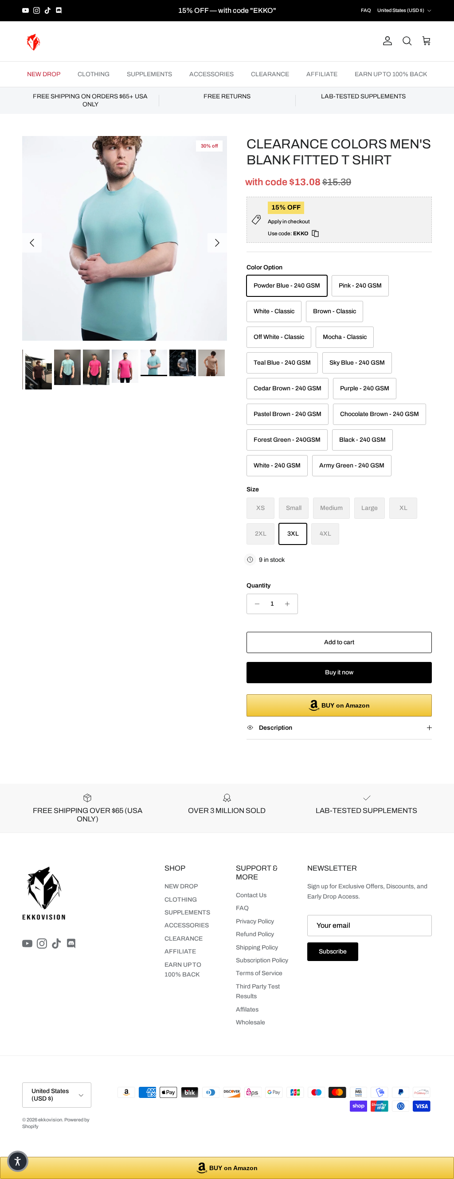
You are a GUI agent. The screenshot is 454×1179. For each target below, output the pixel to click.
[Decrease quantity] (254, 604)
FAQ (366, 10)
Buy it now (339, 672)
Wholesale (250, 1022)
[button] (17, 1161)
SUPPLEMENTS (149, 74)
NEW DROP (43, 74)
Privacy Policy (255, 921)
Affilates (247, 1009)
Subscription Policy (262, 960)
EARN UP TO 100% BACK (391, 74)
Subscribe (333, 951)
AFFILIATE (321, 74)
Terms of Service (259, 973)
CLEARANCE (270, 74)
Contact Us (251, 895)
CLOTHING (94, 74)
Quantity (258, 585)
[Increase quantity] (289, 604)
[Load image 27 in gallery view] (124, 238)
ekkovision (50, 1119)
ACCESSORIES (211, 74)
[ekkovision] (33, 41)
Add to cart (339, 642)
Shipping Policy (257, 947)
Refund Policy (255, 934)
